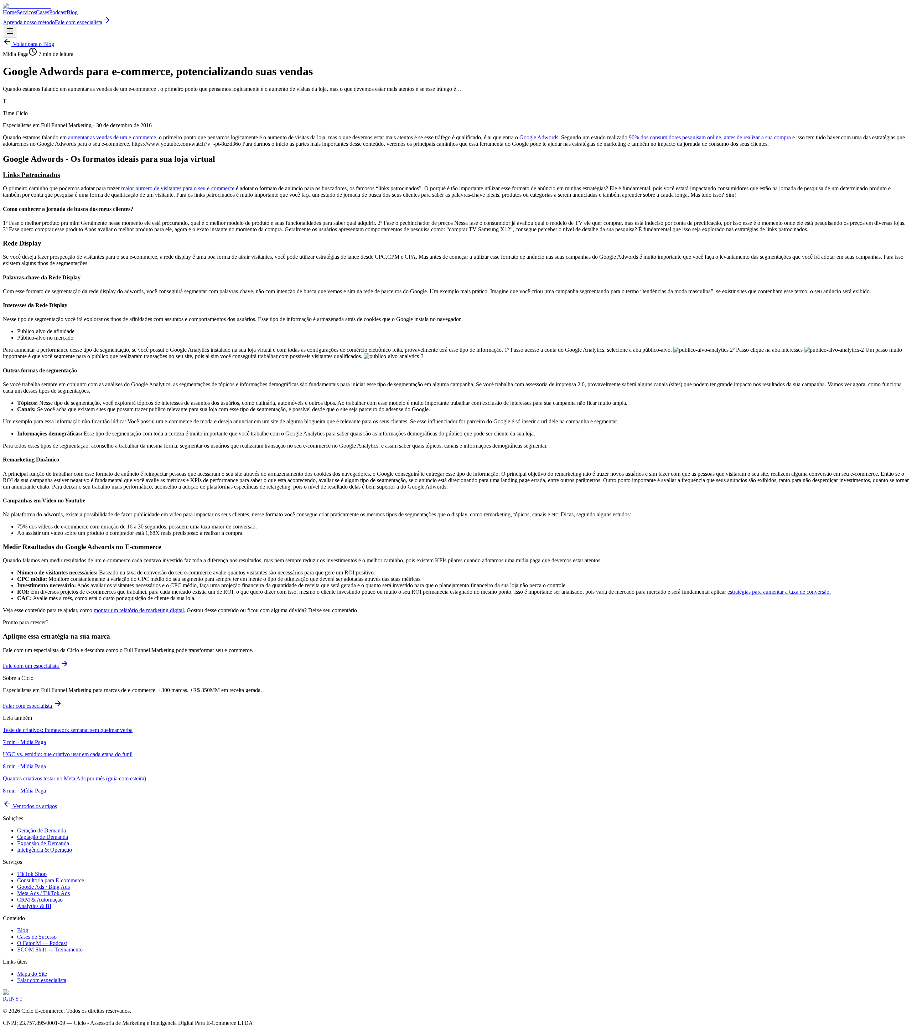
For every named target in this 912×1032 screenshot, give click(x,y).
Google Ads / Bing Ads (43, 887)
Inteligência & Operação (44, 850)
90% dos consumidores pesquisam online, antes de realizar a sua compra (710, 137)
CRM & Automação (40, 900)
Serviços (26, 12)
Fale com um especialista (31, 666)
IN (12, 999)
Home (10, 12)
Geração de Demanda (41, 830)
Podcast (58, 12)
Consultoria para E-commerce (50, 880)
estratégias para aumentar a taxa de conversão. (779, 592)
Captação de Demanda (42, 837)
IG (6, 999)
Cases (42, 12)
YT (19, 999)
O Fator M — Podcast (42, 943)
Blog (72, 12)
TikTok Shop (32, 874)
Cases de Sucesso (37, 937)
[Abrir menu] (10, 31)
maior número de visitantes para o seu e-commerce (177, 188)
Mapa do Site (32, 974)
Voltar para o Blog (32, 44)
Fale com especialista (78, 22)
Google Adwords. (539, 137)
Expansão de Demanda (43, 843)
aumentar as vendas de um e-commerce (112, 137)
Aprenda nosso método (29, 22)
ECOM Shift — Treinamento (50, 949)
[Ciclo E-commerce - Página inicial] (27, 6)
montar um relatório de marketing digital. (139, 610)
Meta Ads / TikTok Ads (43, 893)
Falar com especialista (28, 706)
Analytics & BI (34, 906)
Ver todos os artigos (34, 806)
